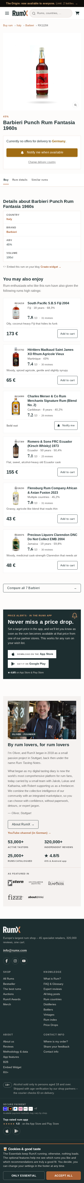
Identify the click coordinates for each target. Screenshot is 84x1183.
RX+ (5, 1072)
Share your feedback (56, 1046)
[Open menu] (7, 13)
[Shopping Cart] (77, 13)
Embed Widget (12, 1067)
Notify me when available (45, 152)
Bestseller (9, 983)
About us (8, 1041)
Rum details (20, 179)
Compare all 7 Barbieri (42, 588)
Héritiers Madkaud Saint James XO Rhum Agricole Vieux (50, 352)
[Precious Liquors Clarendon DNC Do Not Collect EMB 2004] (15, 542)
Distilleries (50, 1004)
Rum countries (53, 999)
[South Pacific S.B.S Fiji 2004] (15, 310)
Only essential (24, 1175)
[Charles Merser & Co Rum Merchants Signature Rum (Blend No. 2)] (15, 405)
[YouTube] (23, 960)
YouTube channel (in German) (29, 832)
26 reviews (47, 415)
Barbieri (11, 231)
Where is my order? (56, 1041)
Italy (9, 219)
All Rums (8, 978)
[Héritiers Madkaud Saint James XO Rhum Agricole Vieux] (15, 357)
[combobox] (50, 13)
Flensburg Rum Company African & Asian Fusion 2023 (52, 490)
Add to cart (67, 333)
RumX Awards (12, 999)
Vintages (49, 1014)
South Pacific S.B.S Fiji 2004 (48, 303)
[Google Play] (16, 1131)
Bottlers (48, 1009)
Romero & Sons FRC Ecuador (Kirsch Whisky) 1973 (50, 444)
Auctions (8, 994)
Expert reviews (53, 988)
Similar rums (39, 179)
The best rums (12, 988)
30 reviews (47, 364)
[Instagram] (15, 960)
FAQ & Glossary (53, 983)
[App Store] (7, 1131)
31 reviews (47, 318)
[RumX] (20, 13)
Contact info (51, 1051)
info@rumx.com (15, 950)
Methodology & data (15, 1051)
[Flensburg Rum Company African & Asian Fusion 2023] (15, 495)
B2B (5, 1061)
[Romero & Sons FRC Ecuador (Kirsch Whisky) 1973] (15, 449)
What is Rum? (52, 978)
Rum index (50, 1019)
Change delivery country (42, 162)
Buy (6, 179)
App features (11, 1056)
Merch (7, 1004)
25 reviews (47, 456)
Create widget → (51, 266)
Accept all (64, 1175)
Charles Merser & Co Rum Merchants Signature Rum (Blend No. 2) (52, 401)
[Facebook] (6, 960)
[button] (42, 71)
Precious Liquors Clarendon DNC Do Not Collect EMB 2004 (52, 537)
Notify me (68, 425)
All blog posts (52, 994)
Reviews (8, 1046)
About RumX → (23, 824)
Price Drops (51, 1024)
